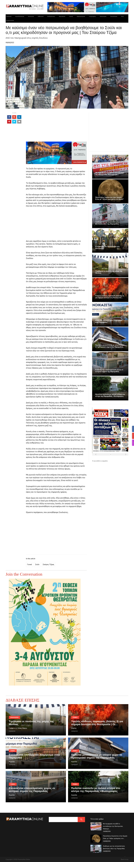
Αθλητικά (40, 16)
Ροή (122, 16)
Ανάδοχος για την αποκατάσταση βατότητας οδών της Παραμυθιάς (107, 223)
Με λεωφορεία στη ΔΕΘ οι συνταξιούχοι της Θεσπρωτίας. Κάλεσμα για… (109, 173)
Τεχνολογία (113, 16)
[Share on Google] (14, 117)
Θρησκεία (62, 16)
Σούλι (37, 564)
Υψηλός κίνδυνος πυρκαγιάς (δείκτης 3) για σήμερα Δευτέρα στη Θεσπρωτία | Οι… (97, 723)
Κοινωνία (31, 16)
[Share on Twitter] (14, 122)
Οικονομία (103, 16)
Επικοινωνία (10, 20)
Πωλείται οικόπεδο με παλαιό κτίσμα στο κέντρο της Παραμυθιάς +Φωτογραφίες (110, 395)
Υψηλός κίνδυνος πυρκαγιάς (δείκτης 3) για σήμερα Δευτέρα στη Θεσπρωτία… (109, 297)
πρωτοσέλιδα (97, 460)
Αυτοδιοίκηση (19, 16)
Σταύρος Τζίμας (48, 564)
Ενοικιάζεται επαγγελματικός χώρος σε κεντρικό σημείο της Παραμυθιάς (109, 370)
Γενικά (71, 16)
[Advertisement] (56, 127)
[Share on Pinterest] (9, 122)
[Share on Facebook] (9, 117)
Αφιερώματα (81, 16)
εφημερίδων (105, 460)
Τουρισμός (92, 16)
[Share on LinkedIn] (19, 117)
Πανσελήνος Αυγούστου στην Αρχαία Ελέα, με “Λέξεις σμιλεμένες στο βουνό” (109, 198)
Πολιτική (8, 16)
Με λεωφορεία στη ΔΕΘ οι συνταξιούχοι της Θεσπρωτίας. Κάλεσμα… (113, 826)
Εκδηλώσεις (51, 16)
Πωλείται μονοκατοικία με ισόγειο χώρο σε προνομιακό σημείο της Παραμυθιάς (109, 346)
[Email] (19, 122)
